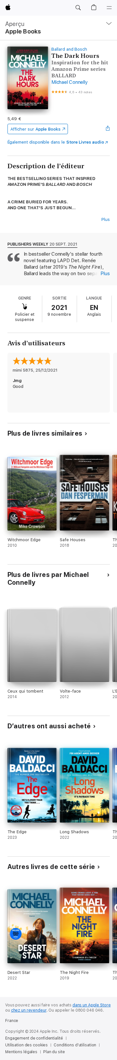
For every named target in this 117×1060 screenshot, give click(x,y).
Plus (105, 219)
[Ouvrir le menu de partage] (107, 129)
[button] (78, 8)
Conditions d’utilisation (75, 1045)
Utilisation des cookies (26, 1045)
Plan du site (54, 1052)
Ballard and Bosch (69, 49)
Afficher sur (35, 129)
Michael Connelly (69, 82)
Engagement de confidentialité (34, 1038)
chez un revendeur (28, 1010)
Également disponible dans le (55, 142)
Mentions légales (21, 1052)
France (11, 1020)
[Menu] (109, 8)
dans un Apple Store (91, 1005)
